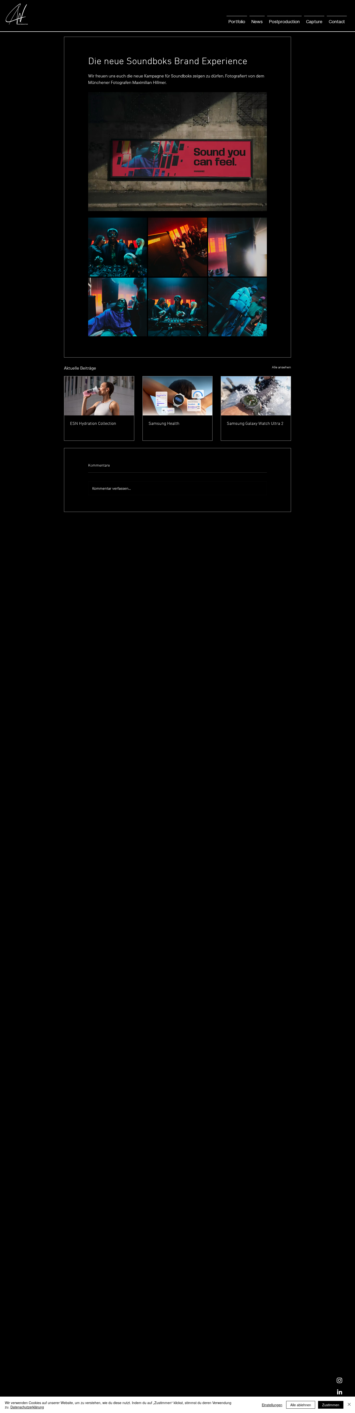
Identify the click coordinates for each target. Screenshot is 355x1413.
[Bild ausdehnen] (117, 247)
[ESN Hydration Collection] (99, 395)
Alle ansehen (281, 367)
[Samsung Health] (178, 395)
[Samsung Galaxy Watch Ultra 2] (256, 395)
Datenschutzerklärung (27, 1407)
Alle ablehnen (300, 1404)
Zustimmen (330, 1404)
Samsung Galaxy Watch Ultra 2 (255, 423)
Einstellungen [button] (272, 1404)
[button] (257, 19)
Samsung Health (164, 423)
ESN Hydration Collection (93, 423)
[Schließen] (349, 1404)
